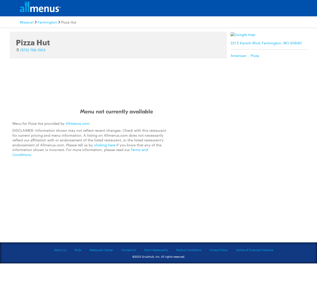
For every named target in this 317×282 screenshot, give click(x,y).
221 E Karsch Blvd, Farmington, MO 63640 (266, 42)
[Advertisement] (207, 152)
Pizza (255, 55)
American (239, 55)
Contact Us (128, 250)
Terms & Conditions (188, 250)
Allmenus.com (78, 123)
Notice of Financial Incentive (254, 250)
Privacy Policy (219, 250)
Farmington (47, 22)
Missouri (27, 22)
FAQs (78, 250)
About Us (60, 250)
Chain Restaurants (156, 250)
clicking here (104, 144)
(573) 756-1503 (33, 49)
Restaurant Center (101, 250)
